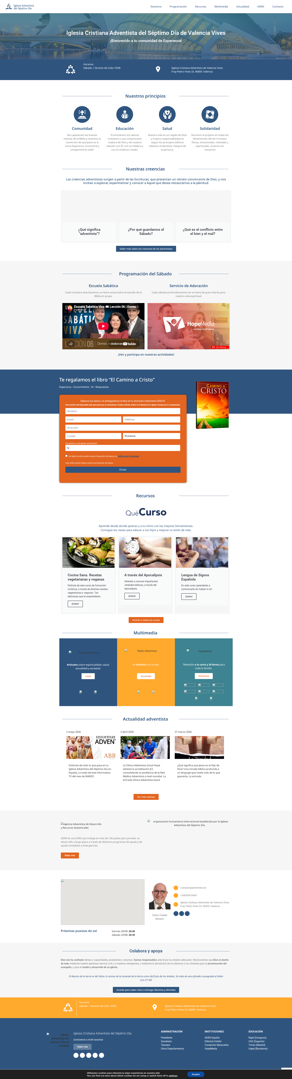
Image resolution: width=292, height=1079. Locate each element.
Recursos (200, 6)
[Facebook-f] (75, 1055)
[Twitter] (82, 1055)
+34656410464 (188, 895)
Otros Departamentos (172, 1048)
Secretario (166, 1041)
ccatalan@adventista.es (193, 887)
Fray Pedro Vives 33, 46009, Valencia (192, 71)
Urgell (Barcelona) (258, 1048)
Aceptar (196, 1074)
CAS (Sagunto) (256, 1041)
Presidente (166, 1037)
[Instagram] (187, 913)
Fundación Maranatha (217, 1045)
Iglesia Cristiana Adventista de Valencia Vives (197, 68)
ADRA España (212, 1037)
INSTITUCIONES (214, 1031)
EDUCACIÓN (256, 1031)
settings (173, 1075)
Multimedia (221, 6)
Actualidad (242, 6)
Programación (178, 6)
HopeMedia (211, 1048)
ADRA (260, 6)
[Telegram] (95, 1055)
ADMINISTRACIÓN (171, 1031)
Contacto (277, 6)
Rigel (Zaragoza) (257, 1037)
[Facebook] (176, 913)
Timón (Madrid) (257, 1045)
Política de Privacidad (128, 456)
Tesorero (165, 1045)
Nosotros (156, 6)
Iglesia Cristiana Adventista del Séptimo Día (102, 1033)
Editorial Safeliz (213, 1041)
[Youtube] (181, 913)
